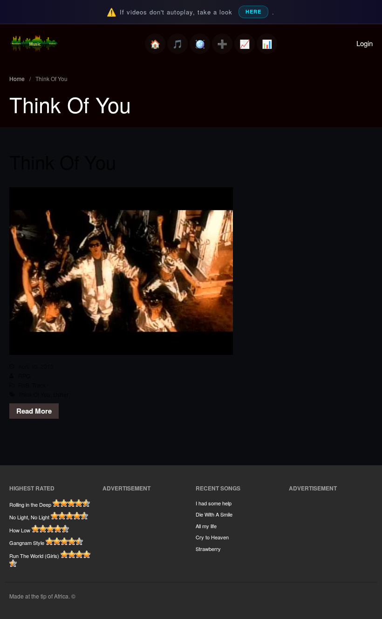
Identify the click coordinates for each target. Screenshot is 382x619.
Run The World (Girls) (34, 555)
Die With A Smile (214, 514)
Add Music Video (222, 44)
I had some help (214, 503)
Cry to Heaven (212, 537)
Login (364, 43)
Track (39, 385)
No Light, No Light (29, 517)
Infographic (267, 44)
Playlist (177, 44)
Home (155, 44)
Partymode (200, 44)
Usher (60, 394)
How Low (19, 530)
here (253, 11)
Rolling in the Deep (30, 504)
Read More (34, 411)
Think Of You (62, 161)
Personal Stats (244, 44)
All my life (206, 526)
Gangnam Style (26, 542)
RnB (23, 385)
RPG (24, 376)
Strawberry (208, 548)
